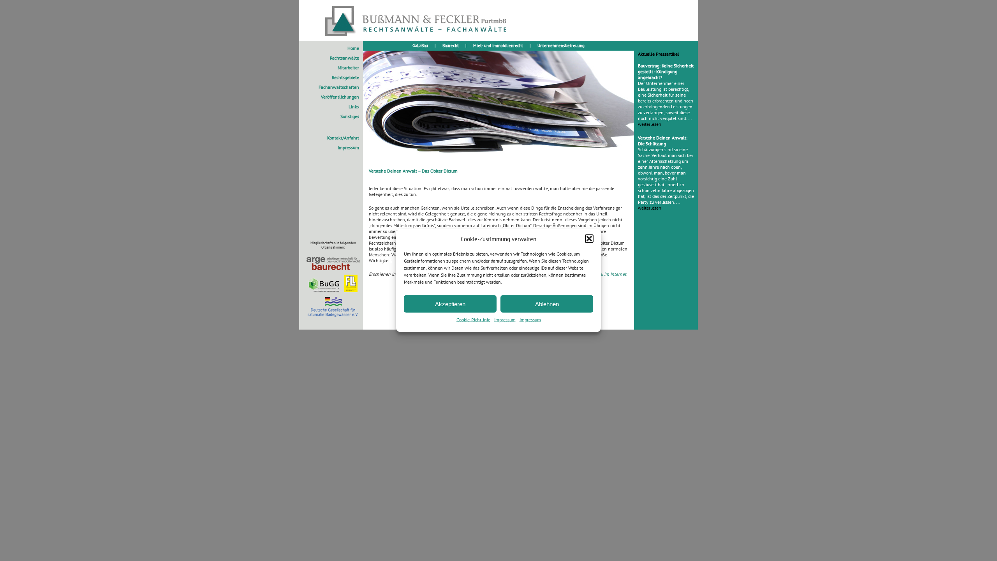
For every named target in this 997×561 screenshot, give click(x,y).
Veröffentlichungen (340, 97)
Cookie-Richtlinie (473, 320)
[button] (589, 239)
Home (353, 48)
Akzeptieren (450, 303)
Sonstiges (349, 116)
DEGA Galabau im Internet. (601, 274)
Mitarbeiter (348, 68)
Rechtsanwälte (344, 58)
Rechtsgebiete (345, 77)
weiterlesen (649, 124)
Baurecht (450, 45)
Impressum (505, 320)
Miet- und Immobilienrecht (498, 45)
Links (354, 106)
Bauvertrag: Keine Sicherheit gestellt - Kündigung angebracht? (666, 71)
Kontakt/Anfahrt (343, 138)
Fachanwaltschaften (339, 87)
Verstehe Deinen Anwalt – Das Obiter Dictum (413, 171)
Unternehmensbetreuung (561, 45)
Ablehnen (547, 303)
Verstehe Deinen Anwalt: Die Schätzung (662, 140)
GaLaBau (420, 45)
